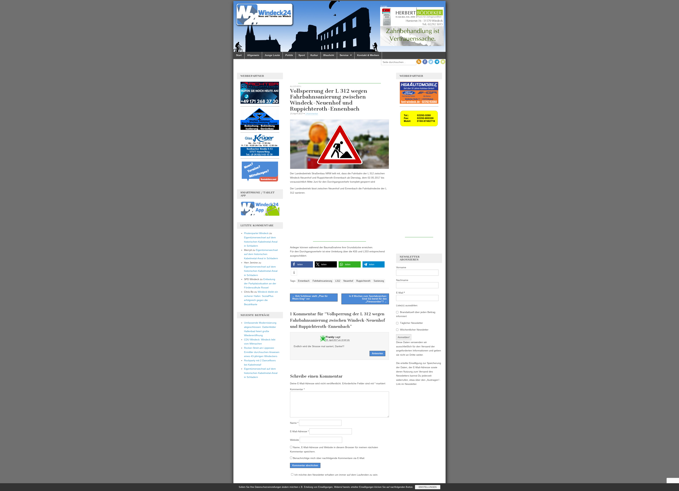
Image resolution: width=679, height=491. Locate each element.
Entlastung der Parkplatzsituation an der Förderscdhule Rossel (260, 283)
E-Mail (400, 292)
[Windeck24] (339, 26)
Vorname (401, 267)
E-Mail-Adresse (299, 431)
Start (239, 55)
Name (294, 422)
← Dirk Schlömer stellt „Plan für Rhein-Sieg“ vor (310, 297)
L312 (337, 281)
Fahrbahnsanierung (322, 281)
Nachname (402, 280)
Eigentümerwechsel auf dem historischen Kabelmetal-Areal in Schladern (260, 241)
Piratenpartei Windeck (256, 233)
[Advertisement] (339, 78)
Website (294, 439)
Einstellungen (428, 487)
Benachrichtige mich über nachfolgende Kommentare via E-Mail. (329, 458)
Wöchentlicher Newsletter (413, 329)
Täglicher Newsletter (411, 322)
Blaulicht (328, 55)
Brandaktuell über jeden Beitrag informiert (415, 314)
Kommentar (297, 389)
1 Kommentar (311, 113)
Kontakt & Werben (368, 55)
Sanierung (379, 281)
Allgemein (253, 55)
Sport (301, 55)
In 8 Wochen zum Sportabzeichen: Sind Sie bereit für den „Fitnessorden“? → (368, 299)
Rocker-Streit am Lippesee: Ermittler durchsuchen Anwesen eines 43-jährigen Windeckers (261, 352)
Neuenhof (348, 281)
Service (344, 55)
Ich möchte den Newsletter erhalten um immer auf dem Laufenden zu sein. (336, 474)
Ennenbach (303, 281)
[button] (302, 264)
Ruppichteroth (363, 281)
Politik (289, 55)
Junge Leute (272, 55)
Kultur (314, 55)
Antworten (377, 353)
